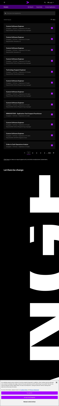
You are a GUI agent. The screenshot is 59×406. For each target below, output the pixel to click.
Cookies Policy (24, 389)
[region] (29, 393)
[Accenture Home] (28, 2)
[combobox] (29, 13)
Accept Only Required (29, 397)
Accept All (29, 392)
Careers (6, 7)
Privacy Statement (34, 389)
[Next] (53, 153)
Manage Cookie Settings (30, 401)
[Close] (56, 382)
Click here (6, 159)
